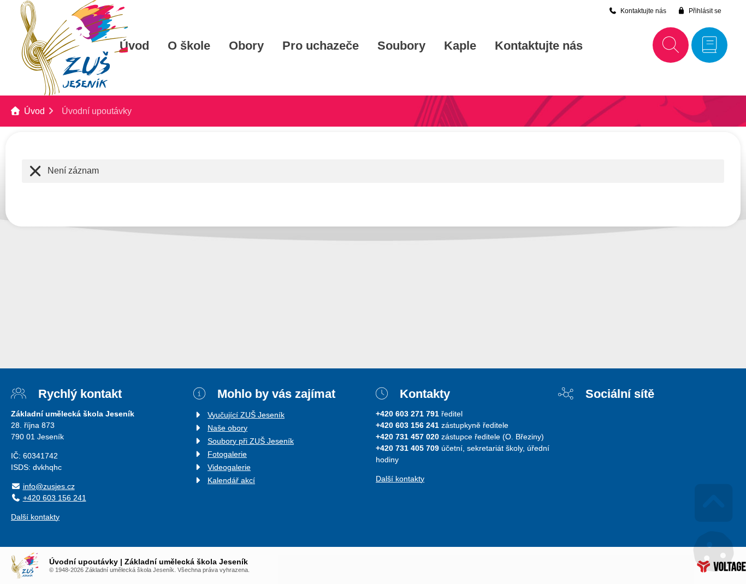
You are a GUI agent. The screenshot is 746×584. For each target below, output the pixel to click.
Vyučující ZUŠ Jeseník (246, 414)
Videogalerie (229, 467)
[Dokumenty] (709, 45)
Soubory (401, 46)
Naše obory (227, 428)
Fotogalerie (227, 454)
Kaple (460, 46)
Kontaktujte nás (539, 46)
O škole (189, 46)
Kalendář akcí (231, 480)
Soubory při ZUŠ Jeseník (251, 441)
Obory (246, 46)
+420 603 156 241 (54, 497)
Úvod (134, 46)
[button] (699, 10)
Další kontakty (35, 517)
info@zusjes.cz (49, 486)
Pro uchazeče (320, 46)
